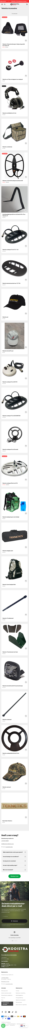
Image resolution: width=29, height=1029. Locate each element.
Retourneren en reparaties (21, 1004)
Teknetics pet (5, 317)
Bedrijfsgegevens (19, 995)
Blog (2, 1000)
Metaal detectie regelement (6, 995)
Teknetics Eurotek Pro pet (7, 350)
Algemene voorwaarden (20, 1000)
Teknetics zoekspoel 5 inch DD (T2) (9, 381)
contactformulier (9, 846)
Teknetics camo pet (6, 787)
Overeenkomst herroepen (6, 1003)
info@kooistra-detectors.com (7, 843)
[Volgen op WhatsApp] (16, 1012)
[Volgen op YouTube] (9, 1012)
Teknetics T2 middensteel (7, 618)
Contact (17, 990)
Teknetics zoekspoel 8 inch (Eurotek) (10, 449)
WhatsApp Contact (14, 876)
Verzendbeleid (12, 1025)
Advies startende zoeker (6, 993)
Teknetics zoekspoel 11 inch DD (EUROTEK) (11, 415)
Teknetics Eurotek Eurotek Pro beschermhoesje (12, 685)
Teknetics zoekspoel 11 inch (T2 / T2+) (10, 249)
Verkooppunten (4, 990)
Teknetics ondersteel (6, 719)
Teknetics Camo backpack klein (9, 584)
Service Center (19, 1002)
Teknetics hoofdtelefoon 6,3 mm (9, 113)
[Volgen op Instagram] (6, 1012)
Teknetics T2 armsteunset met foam (10, 652)
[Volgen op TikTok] (12, 1012)
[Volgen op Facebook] (2, 1012)
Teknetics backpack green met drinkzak (10, 517)
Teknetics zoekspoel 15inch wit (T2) (10, 483)
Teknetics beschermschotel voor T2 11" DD (11, 283)
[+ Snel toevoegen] (26, 40)
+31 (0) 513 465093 (5, 840)
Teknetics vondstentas (7, 146)
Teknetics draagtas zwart (7, 550)
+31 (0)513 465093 (4, 977)
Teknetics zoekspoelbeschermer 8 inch (10, 753)
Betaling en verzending (20, 993)
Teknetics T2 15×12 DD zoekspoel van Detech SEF (12, 180)
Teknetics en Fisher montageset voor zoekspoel (12, 79)
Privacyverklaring (19, 997)
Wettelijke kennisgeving (11, 1023)
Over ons (3, 997)
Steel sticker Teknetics (7, 820)
